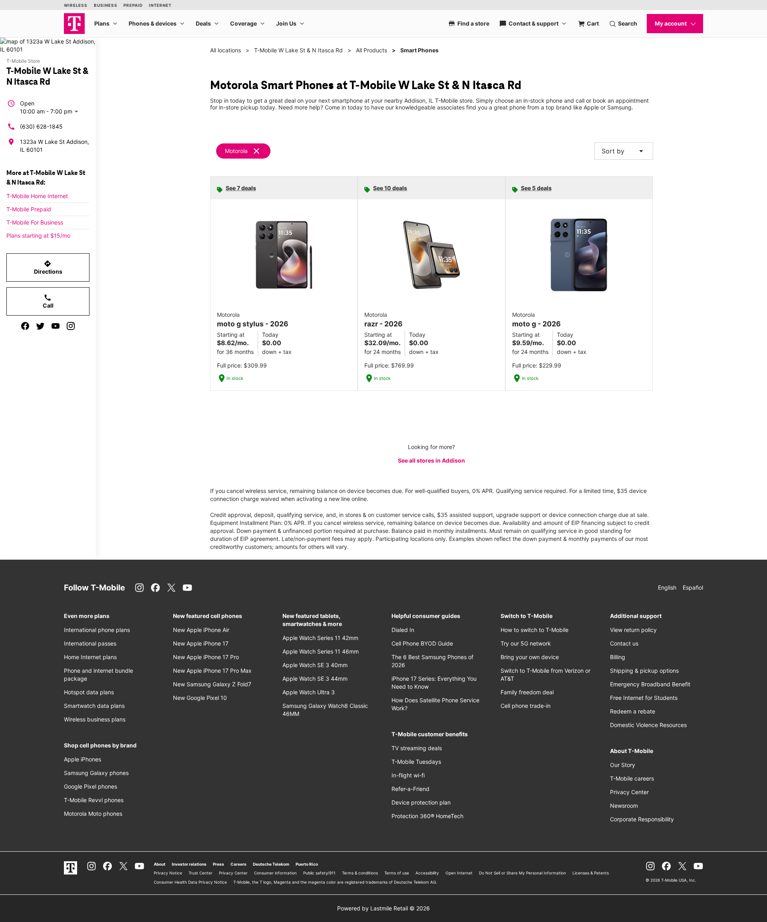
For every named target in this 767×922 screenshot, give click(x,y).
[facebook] (25, 326)
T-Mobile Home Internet (37, 196)
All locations (225, 50)
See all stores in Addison (431, 460)
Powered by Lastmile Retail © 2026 (383, 908)
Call (48, 301)
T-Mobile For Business (34, 222)
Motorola (236, 150)
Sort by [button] (624, 151)
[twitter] (40, 326)
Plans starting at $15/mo (38, 235)
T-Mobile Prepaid (28, 209)
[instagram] (71, 326)
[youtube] (55, 326)
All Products (371, 50)
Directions (48, 267)
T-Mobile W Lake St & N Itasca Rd (298, 50)
